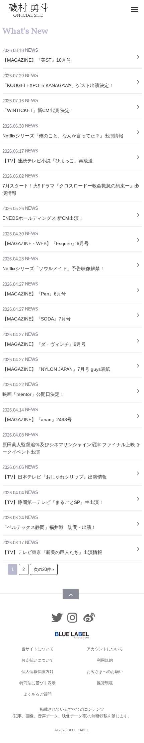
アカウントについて (105, 649)
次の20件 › (43, 569)
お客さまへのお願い (105, 671)
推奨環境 (105, 683)
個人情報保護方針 (37, 671)
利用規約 (105, 660)
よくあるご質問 (37, 694)
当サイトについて (37, 649)
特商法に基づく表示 (37, 683)
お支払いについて (37, 660)
